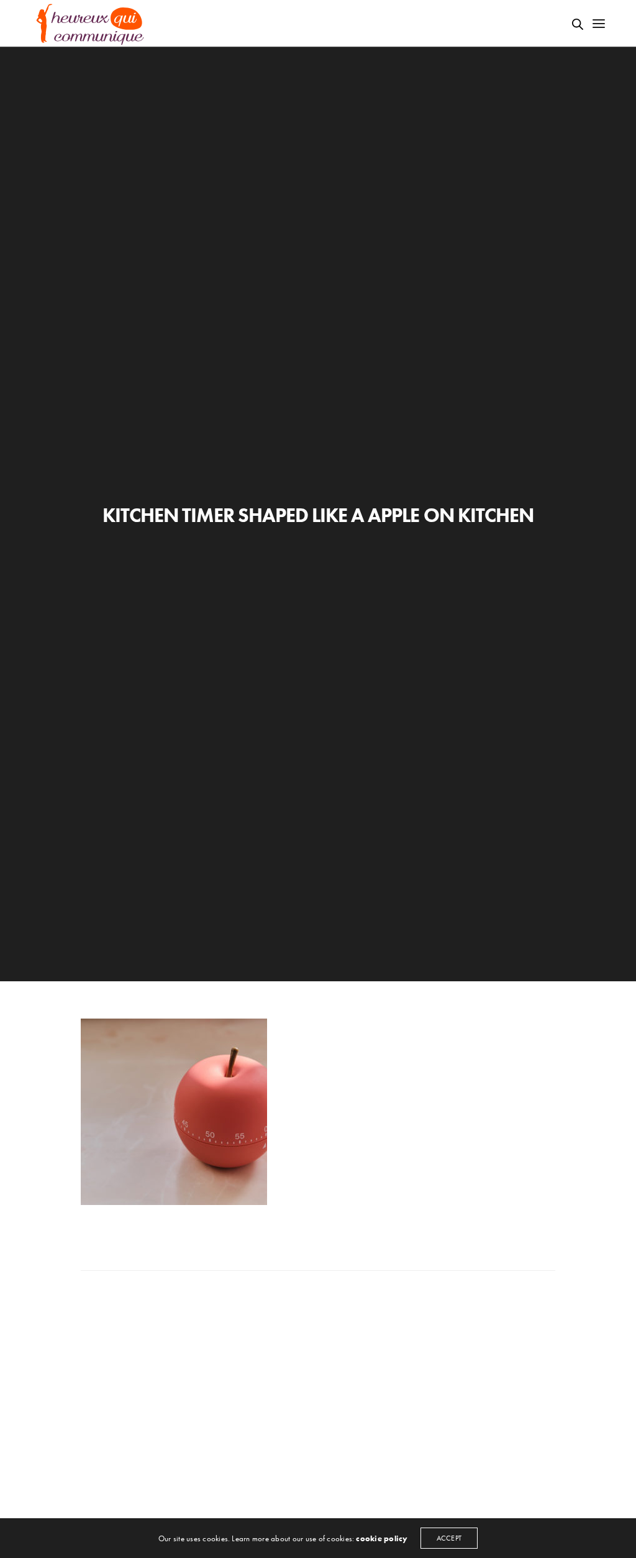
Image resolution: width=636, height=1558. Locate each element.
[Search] (577, 24)
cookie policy (381, 1538)
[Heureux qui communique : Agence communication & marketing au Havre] (90, 23)
